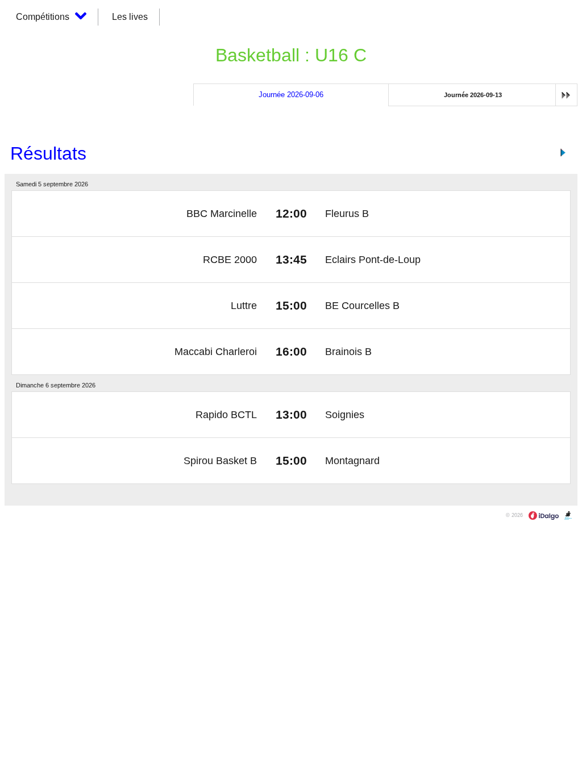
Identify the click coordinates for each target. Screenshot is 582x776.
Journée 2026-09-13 (473, 94)
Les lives (130, 17)
